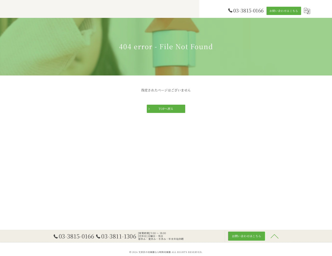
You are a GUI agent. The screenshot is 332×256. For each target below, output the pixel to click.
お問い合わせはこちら (283, 11)
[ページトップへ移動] (274, 236)
